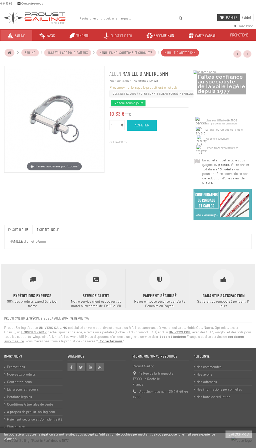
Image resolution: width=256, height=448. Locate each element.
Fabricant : (117, 80)
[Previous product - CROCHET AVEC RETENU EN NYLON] (237, 54)
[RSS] (100, 367)
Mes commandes (209, 367)
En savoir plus (18, 229)
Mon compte (202, 356)
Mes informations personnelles (219, 389)
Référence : (142, 80)
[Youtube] (90, 367)
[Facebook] (72, 367)
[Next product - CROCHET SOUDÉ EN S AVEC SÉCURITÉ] (247, 54)
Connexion (245, 26)
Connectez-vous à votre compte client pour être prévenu (154, 93)
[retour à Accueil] (9, 53)
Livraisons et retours (23, 389)
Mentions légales (19, 397)
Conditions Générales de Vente (30, 404)
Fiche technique (48, 229)
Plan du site (16, 427)
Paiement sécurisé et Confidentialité (34, 419)
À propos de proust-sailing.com (31, 412)
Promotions (16, 367)
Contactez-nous (19, 382)
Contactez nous (110, 341)
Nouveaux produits (21, 374)
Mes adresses (206, 382)
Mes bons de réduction (213, 397)
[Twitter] (81, 367)
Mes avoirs (204, 374)
